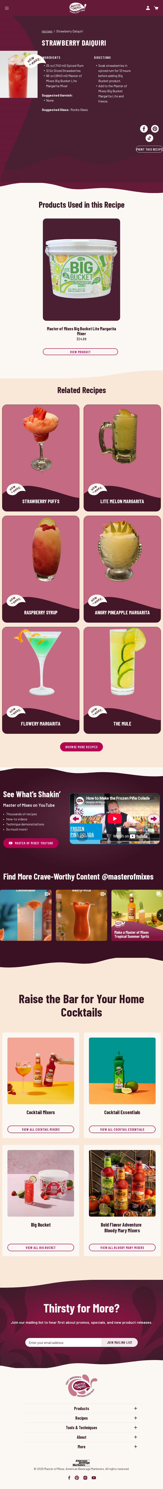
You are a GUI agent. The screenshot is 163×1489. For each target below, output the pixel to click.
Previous (76, 818)
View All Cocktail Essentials (122, 1129)
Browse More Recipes (81, 747)
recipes (47, 31)
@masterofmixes (127, 876)
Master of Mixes (77, 8)
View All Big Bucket (41, 1247)
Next (154, 818)
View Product (80, 352)
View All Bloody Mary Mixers (122, 1247)
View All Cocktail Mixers (41, 1129)
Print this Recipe (149, 149)
